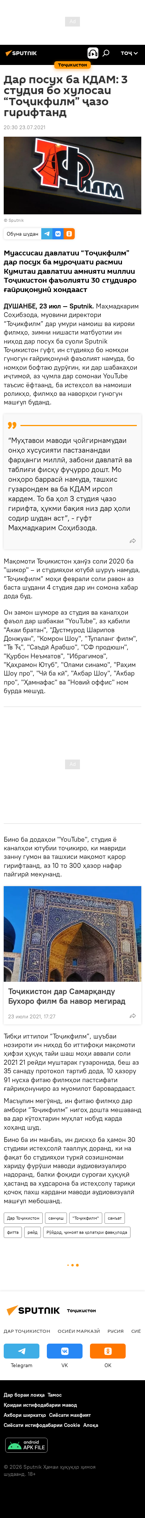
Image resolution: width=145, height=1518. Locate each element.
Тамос (55, 1394)
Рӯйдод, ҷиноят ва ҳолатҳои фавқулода (86, 1232)
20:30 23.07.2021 (24, 127)
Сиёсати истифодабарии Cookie (42, 1425)
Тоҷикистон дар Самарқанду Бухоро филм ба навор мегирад (66, 996)
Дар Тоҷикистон (23, 1218)
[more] (132, 540)
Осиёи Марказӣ (79, 1331)
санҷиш (56, 1218)
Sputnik (16, 220)
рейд (33, 1232)
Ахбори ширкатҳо (25, 1415)
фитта (13, 1232)
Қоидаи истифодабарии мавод (40, 1404)
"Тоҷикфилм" (85, 1218)
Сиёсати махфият (70, 1415)
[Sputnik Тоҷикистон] (22, 56)
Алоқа (90, 1425)
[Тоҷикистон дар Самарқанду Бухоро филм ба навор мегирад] (72, 934)
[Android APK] (26, 1446)
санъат (115, 1218)
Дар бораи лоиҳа (24, 1394)
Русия (115, 1331)
